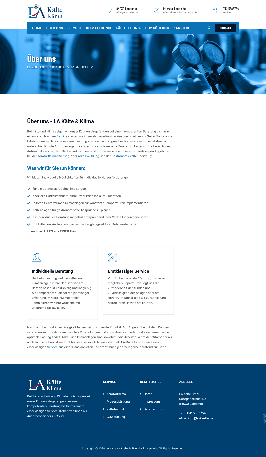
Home (37, 28)
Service (74, 28)
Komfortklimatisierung (53, 156)
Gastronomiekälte (124, 156)
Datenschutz (153, 409)
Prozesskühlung (87, 156)
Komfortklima (116, 394)
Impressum (152, 401)
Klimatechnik (98, 28)
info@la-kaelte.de (200, 418)
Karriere (182, 28)
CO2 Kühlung (157, 28)
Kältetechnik (128, 28)
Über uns (54, 28)
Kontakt (225, 28)
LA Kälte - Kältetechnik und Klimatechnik (131, 448)
